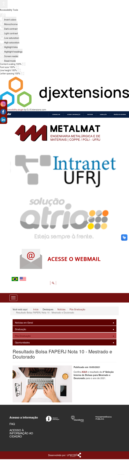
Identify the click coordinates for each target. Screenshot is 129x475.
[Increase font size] (18, 67)
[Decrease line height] (18, 70)
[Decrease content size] (22, 64)
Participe (90, 114)
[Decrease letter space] (21, 73)
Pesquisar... (56, 280)
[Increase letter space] (23, 73)
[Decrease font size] (16, 67)
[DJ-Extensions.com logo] (64, 106)
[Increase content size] (24, 64)
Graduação (20, 329)
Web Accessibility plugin (12, 109)
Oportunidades (22, 342)
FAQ (12, 424)
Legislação (103, 114)
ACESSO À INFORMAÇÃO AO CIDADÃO (21, 433)
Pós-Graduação (23, 335)
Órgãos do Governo (120, 114)
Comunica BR (56, 114)
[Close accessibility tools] (4, 15)
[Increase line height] (20, 70)
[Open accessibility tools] (4, 4)
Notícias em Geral (24, 322)
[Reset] (1, 15)
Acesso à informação (73, 114)
